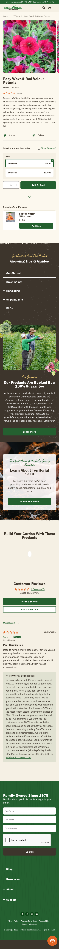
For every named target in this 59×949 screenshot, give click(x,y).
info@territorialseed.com (18, 757)
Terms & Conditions (29, 921)
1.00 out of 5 (38, 589)
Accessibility (44, 921)
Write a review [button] (29, 601)
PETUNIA (16, 16)
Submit (30, 851)
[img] (10, 632)
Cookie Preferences (29, 924)
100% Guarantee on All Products (41, 2)
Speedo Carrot (27, 213)
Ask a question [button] (29, 609)
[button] (9, 93)
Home (5, 16)
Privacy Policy (13, 921)
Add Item (36, 225)
